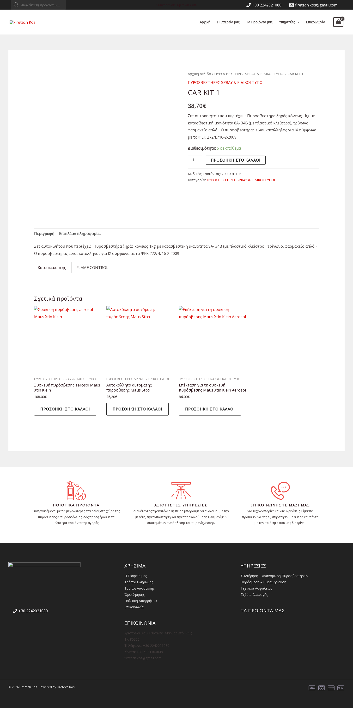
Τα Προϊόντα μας (259, 22)
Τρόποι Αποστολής (139, 588)
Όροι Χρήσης (134, 594)
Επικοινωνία (315, 22)
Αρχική (205, 22)
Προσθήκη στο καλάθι (236, 160)
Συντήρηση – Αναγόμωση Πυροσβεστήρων (274, 575)
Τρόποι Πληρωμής (138, 582)
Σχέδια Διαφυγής (254, 594)
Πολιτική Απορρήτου (140, 600)
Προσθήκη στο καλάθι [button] (65, 409)
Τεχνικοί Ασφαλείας (256, 588)
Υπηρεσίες (287, 22)
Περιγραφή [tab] (44, 233)
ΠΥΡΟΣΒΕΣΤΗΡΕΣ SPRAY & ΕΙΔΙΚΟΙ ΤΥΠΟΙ (249, 73)
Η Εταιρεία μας (228, 22)
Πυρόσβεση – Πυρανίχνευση (263, 582)
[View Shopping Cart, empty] (338, 22)
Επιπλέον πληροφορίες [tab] (80, 233)
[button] (297, 22)
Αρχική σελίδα (199, 73)
